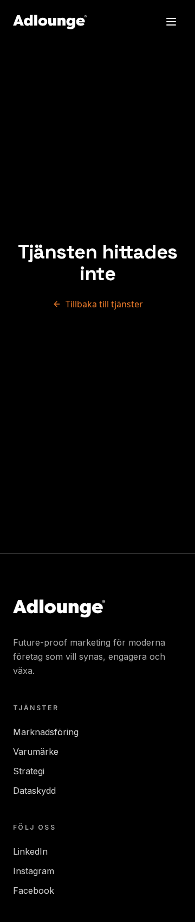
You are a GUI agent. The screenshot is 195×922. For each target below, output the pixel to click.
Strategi (28, 771)
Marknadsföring (46, 732)
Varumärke (35, 751)
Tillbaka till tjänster (104, 304)
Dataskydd (34, 790)
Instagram (33, 871)
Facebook (33, 890)
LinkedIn (30, 851)
